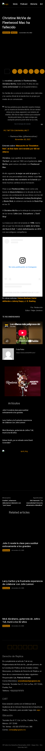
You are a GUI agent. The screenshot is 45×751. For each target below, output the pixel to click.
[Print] (42, 71)
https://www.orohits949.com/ (25, 353)
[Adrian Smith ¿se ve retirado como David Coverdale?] (39, 442)
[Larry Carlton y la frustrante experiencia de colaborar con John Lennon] (39, 422)
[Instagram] (15, 647)
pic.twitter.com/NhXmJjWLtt (16, 130)
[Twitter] (20, 71)
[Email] (36, 71)
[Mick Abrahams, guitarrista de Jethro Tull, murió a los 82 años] (39, 432)
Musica (14, 32)
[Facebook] (14, 71)
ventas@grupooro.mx (17, 729)
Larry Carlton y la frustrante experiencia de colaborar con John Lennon (17, 421)
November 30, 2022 (22, 139)
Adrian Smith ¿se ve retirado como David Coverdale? (17, 441)
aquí (38, 710)
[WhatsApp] (31, 71)
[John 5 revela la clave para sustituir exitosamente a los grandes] (39, 412)
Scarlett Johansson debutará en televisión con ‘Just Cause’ (11, 502)
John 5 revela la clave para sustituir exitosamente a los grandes (15, 411)
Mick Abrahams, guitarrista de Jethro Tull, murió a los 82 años (17, 431)
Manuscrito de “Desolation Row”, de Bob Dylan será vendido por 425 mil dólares (20, 148)
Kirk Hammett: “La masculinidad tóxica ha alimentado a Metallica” (34, 502)
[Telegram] (25, 71)
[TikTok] (20, 647)
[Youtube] (35, 647)
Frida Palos (20, 349)
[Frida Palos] (8, 354)
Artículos (6, 32)
